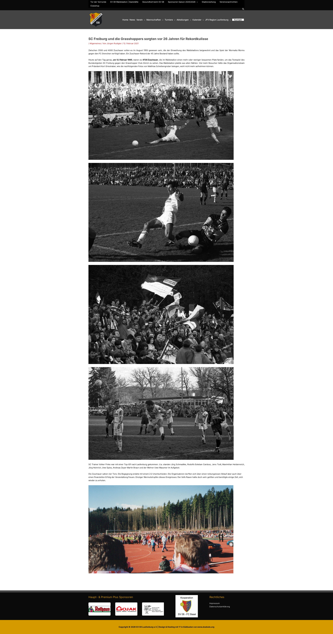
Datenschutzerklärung (219, 606)
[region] (126, 609)
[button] (243, 9)
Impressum (214, 603)
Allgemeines (95, 43)
